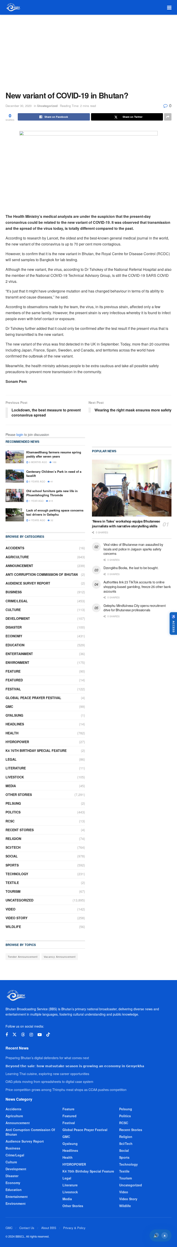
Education (15, 645)
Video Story (16, 918)
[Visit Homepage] (13, 7)
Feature (13, 671)
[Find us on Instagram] (31, 1034)
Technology (17, 874)
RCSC (10, 821)
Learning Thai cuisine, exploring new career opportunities (47, 1073)
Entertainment (19, 653)
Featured (14, 680)
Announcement (19, 565)
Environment (17, 662)
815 (50, 500)
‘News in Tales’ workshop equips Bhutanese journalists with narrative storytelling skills (126, 524)
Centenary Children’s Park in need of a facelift (53, 473)
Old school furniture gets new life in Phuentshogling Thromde (52, 493)
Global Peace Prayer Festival (33, 697)
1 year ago (36, 500)
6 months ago (37, 462)
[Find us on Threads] (23, 1034)
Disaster (14, 627)
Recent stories (20, 829)
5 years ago (36, 481)
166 (54, 462)
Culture (13, 609)
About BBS (48, 1228)
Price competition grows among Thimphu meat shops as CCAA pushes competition (66, 1089)
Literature (16, 768)
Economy (14, 636)
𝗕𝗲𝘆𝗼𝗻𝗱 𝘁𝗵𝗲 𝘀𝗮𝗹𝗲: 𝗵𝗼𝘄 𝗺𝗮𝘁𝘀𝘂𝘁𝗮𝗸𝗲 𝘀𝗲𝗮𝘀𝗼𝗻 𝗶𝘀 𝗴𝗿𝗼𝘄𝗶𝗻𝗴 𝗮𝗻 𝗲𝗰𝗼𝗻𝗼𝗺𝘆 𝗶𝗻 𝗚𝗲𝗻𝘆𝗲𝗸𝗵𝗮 (75, 1066)
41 (51, 481)
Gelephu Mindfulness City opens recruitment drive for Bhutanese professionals (134, 607)
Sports (12, 865)
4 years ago (36, 520)
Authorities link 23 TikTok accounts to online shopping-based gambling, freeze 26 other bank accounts (137, 586)
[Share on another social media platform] (167, 117)
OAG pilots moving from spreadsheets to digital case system (49, 1081)
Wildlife (13, 926)
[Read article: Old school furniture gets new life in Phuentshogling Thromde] (15, 495)
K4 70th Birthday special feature (36, 750)
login (19, 434)
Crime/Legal (17, 601)
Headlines (15, 724)
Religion (13, 838)
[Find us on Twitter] (14, 1034)
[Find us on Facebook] (7, 1034)
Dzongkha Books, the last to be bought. (130, 567)
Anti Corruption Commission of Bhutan (42, 574)
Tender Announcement (23, 956)
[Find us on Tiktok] (48, 1034)
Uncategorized (47, 105)
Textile (12, 882)
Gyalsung (14, 715)
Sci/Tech (13, 847)
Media (11, 785)
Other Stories (19, 794)
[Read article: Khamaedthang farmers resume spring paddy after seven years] (15, 456)
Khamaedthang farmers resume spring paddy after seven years (53, 454)
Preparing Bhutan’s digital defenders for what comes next (47, 1057)
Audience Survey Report (28, 583)
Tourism (13, 891)
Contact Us (26, 1228)
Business (14, 592)
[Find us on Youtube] (40, 1034)
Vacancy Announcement (60, 956)
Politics (13, 812)
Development (18, 618)
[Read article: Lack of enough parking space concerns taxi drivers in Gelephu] (15, 514)
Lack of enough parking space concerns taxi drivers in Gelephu (54, 512)
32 (51, 520)
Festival (13, 689)
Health (12, 733)
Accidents (15, 548)
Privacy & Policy (74, 1228)
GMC (9, 706)
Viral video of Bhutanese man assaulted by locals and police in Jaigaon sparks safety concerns (133, 549)
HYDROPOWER (17, 741)
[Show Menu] (169, 7)
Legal (11, 759)
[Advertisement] (88, 49)
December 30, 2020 (19, 105)
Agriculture (17, 557)
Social (12, 856)
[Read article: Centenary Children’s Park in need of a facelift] (15, 476)
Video (10, 909)
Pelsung (13, 803)
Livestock (15, 777)
